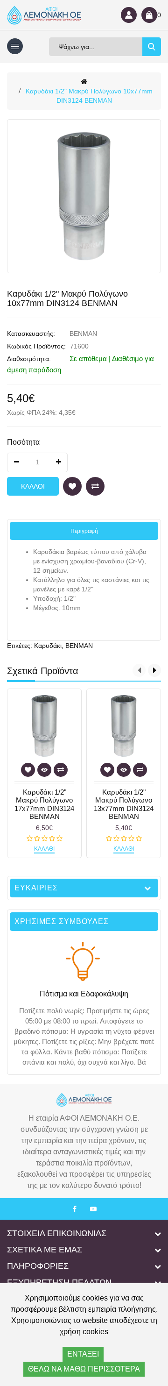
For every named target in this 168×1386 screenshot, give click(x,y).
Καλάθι (33, 486)
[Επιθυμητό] (72, 486)
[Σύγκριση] (95, 486)
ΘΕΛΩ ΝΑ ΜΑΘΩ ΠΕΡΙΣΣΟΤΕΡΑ (84, 1369)
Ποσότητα (23, 442)
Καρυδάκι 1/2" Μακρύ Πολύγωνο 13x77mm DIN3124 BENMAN (124, 804)
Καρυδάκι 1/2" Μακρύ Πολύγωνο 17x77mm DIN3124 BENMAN (44, 804)
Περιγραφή (84, 531)
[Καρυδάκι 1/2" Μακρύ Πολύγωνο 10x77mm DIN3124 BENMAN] (84, 196)
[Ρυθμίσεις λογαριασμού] (129, 15)
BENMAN (83, 333)
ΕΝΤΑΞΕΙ (83, 1354)
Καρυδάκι (48, 645)
